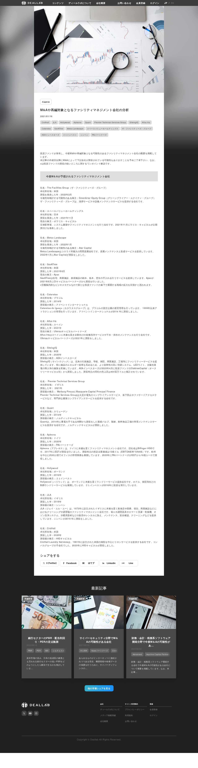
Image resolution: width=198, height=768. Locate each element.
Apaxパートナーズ (99, 650)
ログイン (154, 2)
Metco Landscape (75, 128)
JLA (54, 122)
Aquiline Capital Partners (158, 654)
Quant (88, 122)
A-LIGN (83, 650)
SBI (46, 650)
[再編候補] (46, 628)
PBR (30, 650)
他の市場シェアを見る (99, 688)
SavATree (58, 128)
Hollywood (65, 122)
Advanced (137, 654)
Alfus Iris (146, 122)
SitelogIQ (134, 122)
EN (172, 2)
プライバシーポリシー (134, 709)
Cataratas (46, 128)
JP (165, 2)
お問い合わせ (124, 2)
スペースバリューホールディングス (102, 128)
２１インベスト (70, 134)
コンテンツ (58, 2)
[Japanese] (11, 9)
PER (39, 650)
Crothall (45, 122)
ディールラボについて (80, 2)
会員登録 (140, 2)
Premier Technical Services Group (110, 122)
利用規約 (129, 715)
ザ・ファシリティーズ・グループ (136, 128)
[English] (6, 9)
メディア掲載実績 (108, 715)
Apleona (77, 122)
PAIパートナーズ (99, 134)
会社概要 (100, 2)
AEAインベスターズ (50, 134)
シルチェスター (59, 650)
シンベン (84, 134)
